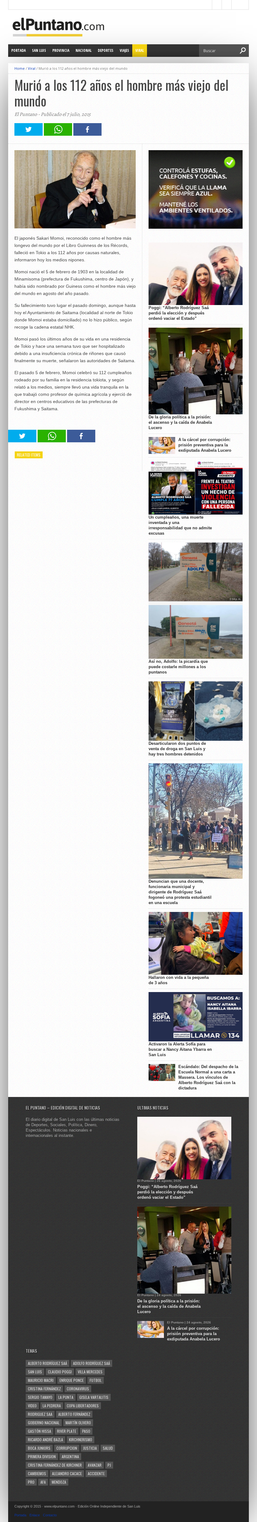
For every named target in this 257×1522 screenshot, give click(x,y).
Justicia (90, 1448)
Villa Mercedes (90, 1371)
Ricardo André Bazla (45, 1439)
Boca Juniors (39, 1448)
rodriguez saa (40, 1414)
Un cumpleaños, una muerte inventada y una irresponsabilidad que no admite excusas (180, 525)
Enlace (34, 1515)
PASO (86, 1431)
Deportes (105, 50)
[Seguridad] (196, 227)
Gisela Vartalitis (93, 1397)
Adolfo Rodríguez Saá (91, 1363)
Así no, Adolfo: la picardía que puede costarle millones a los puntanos (178, 666)
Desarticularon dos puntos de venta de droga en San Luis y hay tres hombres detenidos (177, 748)
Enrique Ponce (72, 1380)
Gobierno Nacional (44, 1422)
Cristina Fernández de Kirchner (55, 1465)
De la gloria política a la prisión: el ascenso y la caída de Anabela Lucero (180, 422)
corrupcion (66, 1448)
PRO (31, 1482)
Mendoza (59, 1482)
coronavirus (78, 1388)
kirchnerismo (80, 1439)
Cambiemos (37, 1473)
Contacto (50, 1515)
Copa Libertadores (83, 1405)
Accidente (96, 1473)
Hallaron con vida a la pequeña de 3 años (179, 980)
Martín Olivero (78, 1422)
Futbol (96, 1380)
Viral (139, 50)
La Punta (65, 1397)
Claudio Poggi (60, 1371)
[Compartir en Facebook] (87, 134)
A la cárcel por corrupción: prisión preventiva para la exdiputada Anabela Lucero (204, 445)
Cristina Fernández (44, 1388)
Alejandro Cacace (67, 1473)
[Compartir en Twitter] (28, 134)
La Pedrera (52, 1405)
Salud (108, 1448)
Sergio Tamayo (40, 1397)
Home (19, 68)
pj (109, 1465)
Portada (18, 50)
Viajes (124, 50)
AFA (43, 1482)
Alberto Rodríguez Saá (47, 1363)
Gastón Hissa (39, 1431)
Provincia (60, 50)
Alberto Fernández (74, 1414)
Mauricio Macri (41, 1380)
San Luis (39, 50)
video (32, 1405)
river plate (66, 1431)
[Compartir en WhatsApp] (58, 134)
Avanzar (95, 1465)
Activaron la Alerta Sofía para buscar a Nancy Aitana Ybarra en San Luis (180, 1049)
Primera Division (42, 1456)
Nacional (84, 50)
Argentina (70, 1456)
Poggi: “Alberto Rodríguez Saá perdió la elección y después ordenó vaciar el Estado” (179, 313)
